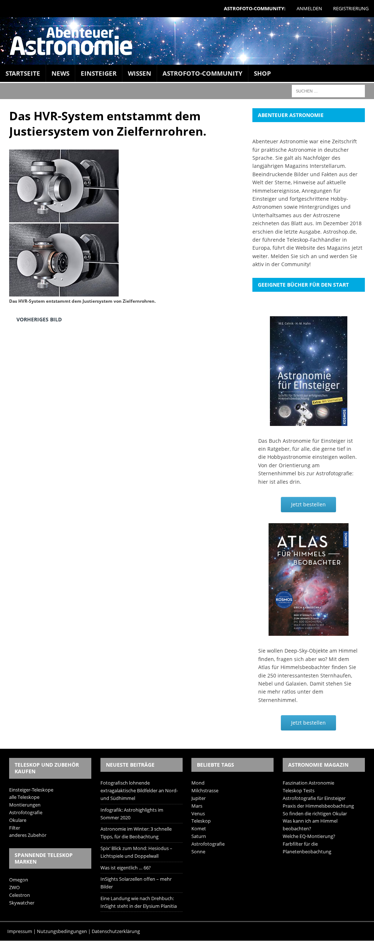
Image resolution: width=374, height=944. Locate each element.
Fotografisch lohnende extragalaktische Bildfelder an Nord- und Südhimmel (139, 790)
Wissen (139, 73)
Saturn (198, 836)
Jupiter (198, 798)
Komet (198, 828)
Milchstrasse (204, 790)
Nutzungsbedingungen (62, 931)
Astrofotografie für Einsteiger (314, 798)
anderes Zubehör (27, 835)
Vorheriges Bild (39, 319)
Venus (198, 813)
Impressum (19, 931)
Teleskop (201, 820)
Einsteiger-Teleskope (31, 789)
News (60, 73)
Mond (198, 782)
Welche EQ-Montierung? (309, 836)
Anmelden (309, 8)
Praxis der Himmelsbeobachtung (318, 806)
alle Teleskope (24, 797)
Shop (262, 73)
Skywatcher (21, 902)
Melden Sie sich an (294, 256)
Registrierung (351, 8)
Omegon (18, 879)
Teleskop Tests (298, 790)
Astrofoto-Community (203, 73)
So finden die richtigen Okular (315, 813)
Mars (196, 806)
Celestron (19, 895)
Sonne (198, 851)
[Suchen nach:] (328, 90)
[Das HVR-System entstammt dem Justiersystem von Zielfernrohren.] (64, 291)
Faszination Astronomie (308, 782)
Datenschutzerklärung (116, 931)
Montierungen (25, 804)
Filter (14, 827)
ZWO (14, 887)
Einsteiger (99, 73)
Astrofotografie (25, 812)
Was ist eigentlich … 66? (125, 867)
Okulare (17, 820)
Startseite (22, 73)
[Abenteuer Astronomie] (187, 41)
